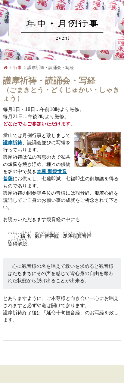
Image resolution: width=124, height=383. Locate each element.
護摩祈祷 (12, 142)
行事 (17, 67)
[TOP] (5, 67)
